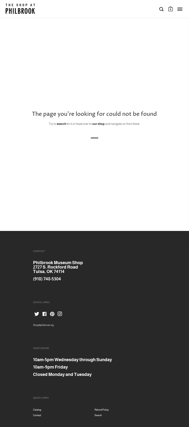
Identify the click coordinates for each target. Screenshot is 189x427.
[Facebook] (44, 315)
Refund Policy (101, 409)
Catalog (37, 409)
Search (98, 415)
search (61, 123)
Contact (37, 415)
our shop (98, 123)
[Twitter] (36, 315)
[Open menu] (179, 9)
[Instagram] (60, 315)
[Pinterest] (52, 315)
